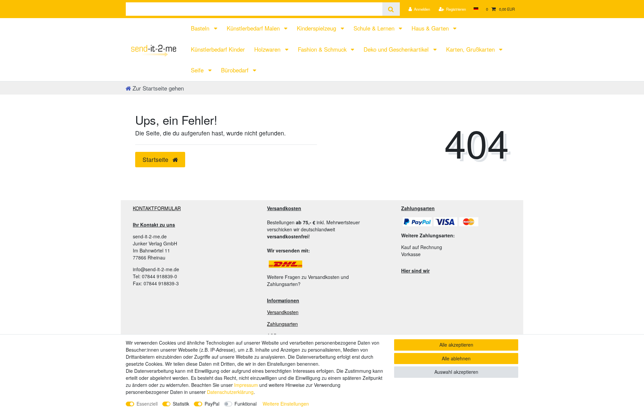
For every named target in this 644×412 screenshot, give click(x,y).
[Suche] (390, 9)
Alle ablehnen (456, 358)
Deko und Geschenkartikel (397, 49)
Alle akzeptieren (456, 344)
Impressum (246, 384)
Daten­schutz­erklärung (230, 392)
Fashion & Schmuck (323, 49)
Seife (198, 70)
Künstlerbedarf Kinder (218, 49)
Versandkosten (283, 312)
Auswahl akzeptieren (456, 371)
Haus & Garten (431, 28)
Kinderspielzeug (317, 28)
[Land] (476, 9)
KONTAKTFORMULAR (157, 208)
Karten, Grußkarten (471, 49)
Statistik (181, 403)
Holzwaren (268, 49)
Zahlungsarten (282, 323)
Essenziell (147, 403)
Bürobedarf (235, 70)
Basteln (201, 28)
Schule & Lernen (375, 28)
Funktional (245, 403)
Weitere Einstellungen (286, 403)
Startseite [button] (156, 159)
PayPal (212, 403)
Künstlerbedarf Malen (254, 28)
